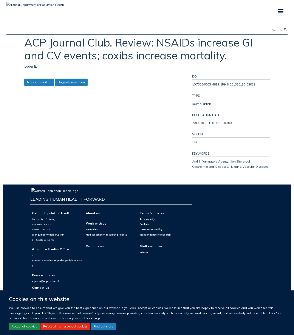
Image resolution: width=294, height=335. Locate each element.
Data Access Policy (151, 229)
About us (93, 213)
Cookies (144, 224)
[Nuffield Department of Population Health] (35, 3)
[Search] (285, 29)
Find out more (103, 326)
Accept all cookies (24, 326)
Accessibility (147, 219)
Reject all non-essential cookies (65, 326)
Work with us (96, 223)
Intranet (145, 252)
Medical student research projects (106, 234)
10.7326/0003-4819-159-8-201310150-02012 (223, 84)
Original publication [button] (71, 82)
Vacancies (92, 229)
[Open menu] (280, 11)
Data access (95, 246)
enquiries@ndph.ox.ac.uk (49, 234)
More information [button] (39, 82)
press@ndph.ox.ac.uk (47, 281)
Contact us (40, 287)
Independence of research (155, 234)
